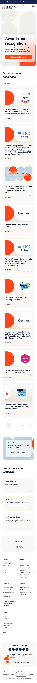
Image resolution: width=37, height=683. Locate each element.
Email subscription (26, 672)
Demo (4, 572)
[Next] (28, 425)
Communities (23, 570)
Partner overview (24, 587)
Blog (4, 594)
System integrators (25, 592)
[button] (18, 448)
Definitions (6, 605)
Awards (5, 627)
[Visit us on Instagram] (13, 649)
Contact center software (9, 601)
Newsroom (6, 630)
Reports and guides (8, 587)
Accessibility (5, 674)
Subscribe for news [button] (18, 57)
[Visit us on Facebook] (20, 649)
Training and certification (26, 572)
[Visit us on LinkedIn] (10, 649)
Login (21, 563)
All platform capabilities (9, 568)
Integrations (6, 565)
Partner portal (23, 594)
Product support (24, 565)
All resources (6, 596)
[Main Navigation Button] (33, 7)
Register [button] (25, 2)
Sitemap (12, 674)
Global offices (6, 618)
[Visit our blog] (27, 649)
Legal (4, 632)
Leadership (6, 621)
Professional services (26, 568)
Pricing (4, 570)
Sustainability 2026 (8, 623)
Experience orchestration (10, 599)
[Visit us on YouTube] (23, 649)
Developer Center (24, 574)
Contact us (18, 541)
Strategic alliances (25, 590)
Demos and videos (8, 590)
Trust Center (6, 625)
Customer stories (7, 603)
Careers (5, 616)
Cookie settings (20, 675)
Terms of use (8, 672)
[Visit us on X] (16, 649)
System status (24, 577)
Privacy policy (16, 672)
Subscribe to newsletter (21, 662)
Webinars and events (8, 592)
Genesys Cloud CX (8, 563)
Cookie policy (30, 674)
